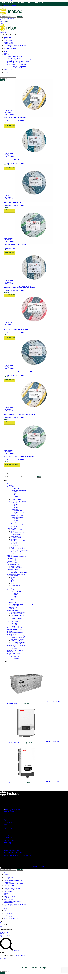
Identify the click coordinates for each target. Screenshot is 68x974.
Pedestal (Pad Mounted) (17, 640)
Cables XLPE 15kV (16, 553)
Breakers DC (14, 509)
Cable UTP (10, 555)
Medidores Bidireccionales (18, 612)
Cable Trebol (14, 545)
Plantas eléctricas (12, 623)
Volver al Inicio (21, 955)
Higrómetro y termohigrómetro (19, 572)
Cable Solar (14, 542)
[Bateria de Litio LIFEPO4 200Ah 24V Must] (26, 701)
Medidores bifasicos (16, 613)
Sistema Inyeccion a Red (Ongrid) (16, 64)
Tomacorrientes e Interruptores (15, 632)
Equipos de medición (13, 569)
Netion (12, 599)
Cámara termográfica (13, 560)
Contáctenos (7, 827)
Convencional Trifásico (17, 639)
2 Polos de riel (18, 514)
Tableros (9, 631)
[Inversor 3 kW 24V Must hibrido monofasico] (26, 781)
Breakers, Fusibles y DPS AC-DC (16, 501)
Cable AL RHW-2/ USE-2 (18, 533)
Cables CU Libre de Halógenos (19, 550)
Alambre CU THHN (16, 529)
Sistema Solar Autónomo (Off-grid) (17, 66)
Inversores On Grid (12, 575)
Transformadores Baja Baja (18, 642)
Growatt (13, 580)
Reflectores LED (15, 605)
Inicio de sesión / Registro (11, 918)
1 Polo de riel (18, 510)
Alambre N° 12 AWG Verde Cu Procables (19, 456)
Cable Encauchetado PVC (18, 541)
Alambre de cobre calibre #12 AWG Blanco (19, 287)
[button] (8, 111)
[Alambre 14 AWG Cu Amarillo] (34, 98)
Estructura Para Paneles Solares (16, 574)
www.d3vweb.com (38, 866)
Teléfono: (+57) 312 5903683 (12, 810)
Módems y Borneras (16, 618)
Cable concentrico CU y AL (18, 534)
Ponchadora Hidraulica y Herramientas (18, 628)
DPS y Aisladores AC (17, 525)
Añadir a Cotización (11, 125)
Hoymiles (13, 582)
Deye (15, 491)
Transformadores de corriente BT (16, 645)
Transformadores (11, 634)
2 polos (16, 506)
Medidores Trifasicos (16, 617)
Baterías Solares (11, 487)
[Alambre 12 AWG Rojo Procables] (34, 309)
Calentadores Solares (13, 558)
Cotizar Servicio (8, 822)
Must (15, 495)
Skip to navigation (5, 0)
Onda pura (14, 601)
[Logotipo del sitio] (11, 15)
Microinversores (15, 585)
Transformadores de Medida (15, 650)
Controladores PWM (16, 567)
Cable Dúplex (14, 539)
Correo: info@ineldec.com (10, 811)
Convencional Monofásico (18, 637)
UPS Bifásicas (15, 656)
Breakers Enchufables (17, 517)
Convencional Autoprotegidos (19, 636)
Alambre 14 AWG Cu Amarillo (15, 117)
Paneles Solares (11, 620)
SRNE (16, 598)
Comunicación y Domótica (14, 58)
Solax (12, 586)
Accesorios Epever (12, 485)
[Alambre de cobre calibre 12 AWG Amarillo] (34, 394)
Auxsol (13, 577)
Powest (16, 596)
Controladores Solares (13, 564)
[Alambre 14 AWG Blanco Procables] (34, 140)
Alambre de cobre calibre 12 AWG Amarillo (19, 414)
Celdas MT (10, 561)
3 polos (16, 507)
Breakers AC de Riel (16, 503)
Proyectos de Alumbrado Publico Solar (18, 61)
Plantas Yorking (15, 626)
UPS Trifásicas (15, 658)
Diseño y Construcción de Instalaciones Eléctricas (21, 60)
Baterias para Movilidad (17, 498)
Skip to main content (16, 0)
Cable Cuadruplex (16, 536)
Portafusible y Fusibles (17, 526)
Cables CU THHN (16, 552)
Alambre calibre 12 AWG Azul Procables (18, 372)
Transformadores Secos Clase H (20, 644)
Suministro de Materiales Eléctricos (17, 67)
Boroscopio (14, 571)
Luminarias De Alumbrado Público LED (22, 604)
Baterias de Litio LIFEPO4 (18, 490)
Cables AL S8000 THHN (18, 548)
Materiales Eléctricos (13, 609)
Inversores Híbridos (16, 591)
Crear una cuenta (4, 932)
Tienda (5, 824)
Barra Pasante (14, 647)
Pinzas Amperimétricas (13, 621)
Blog (5, 825)
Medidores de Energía (13, 610)
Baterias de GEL (15, 488)
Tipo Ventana (14, 648)
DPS (12, 523)
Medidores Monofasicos (17, 615)
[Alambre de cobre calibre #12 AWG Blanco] (34, 267)
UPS (8, 655)
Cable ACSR (14, 531)
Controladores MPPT (17, 566)
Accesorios (10, 483)
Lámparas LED (11, 602)
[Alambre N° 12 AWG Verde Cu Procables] (34, 437)
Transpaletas (10, 651)
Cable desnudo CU (16, 537)
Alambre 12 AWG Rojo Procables (16, 329)
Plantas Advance (15, 625)
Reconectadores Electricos (14, 629)
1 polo (16, 504)
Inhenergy (13, 583)
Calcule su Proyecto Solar (14, 56)
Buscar (2, 80)
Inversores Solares (12, 590)
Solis (12, 588)
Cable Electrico (11, 528)
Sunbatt (16, 496)
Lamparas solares (12, 607)
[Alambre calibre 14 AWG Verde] (34, 225)
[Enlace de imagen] (9, 796)
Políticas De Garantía (9, 829)
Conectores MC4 (12, 563)
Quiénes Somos (8, 821)
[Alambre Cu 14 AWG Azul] (34, 182)
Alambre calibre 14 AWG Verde (15, 245)
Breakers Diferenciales (17, 515)
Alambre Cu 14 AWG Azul (13, 202)
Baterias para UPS (16, 499)
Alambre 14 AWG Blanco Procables (16, 160)
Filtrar (39, 476)
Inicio (5, 819)
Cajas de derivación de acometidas (16, 556)
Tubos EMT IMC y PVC (14, 653)
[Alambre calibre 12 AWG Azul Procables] (34, 352)
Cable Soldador (15, 544)
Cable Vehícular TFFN (17, 547)
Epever (16, 493)
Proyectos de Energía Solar (14, 63)
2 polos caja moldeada (20, 512)
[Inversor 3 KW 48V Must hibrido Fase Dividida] (26, 741)
